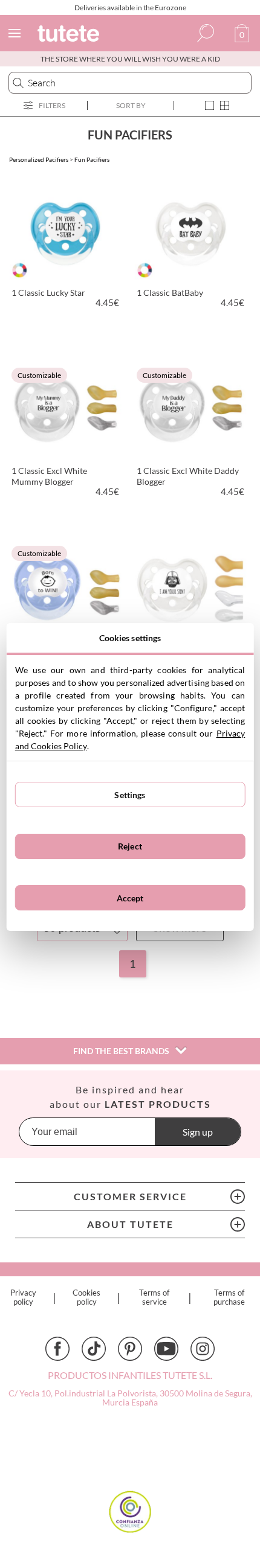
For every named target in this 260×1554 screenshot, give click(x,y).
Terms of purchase (229, 1297)
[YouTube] (166, 1349)
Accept (130, 898)
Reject (130, 846)
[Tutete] (70, 35)
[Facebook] (57, 1349)
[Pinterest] (130, 1349)
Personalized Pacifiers (38, 159)
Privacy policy (23, 1297)
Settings (129, 795)
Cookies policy (86, 1297)
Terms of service (154, 1297)
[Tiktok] (94, 1349)
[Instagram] (202, 1349)
